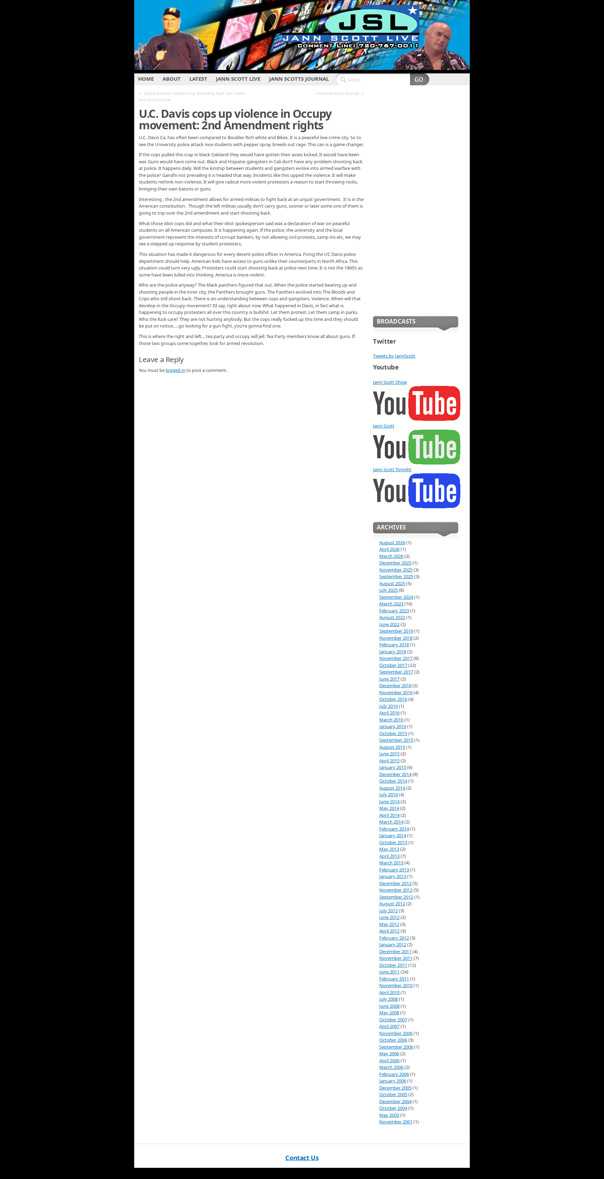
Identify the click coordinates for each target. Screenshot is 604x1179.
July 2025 (388, 590)
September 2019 (396, 631)
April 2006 (389, 1060)
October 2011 (393, 965)
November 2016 (395, 692)
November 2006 (395, 1033)
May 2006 (389, 1053)
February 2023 (394, 611)
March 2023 (391, 604)
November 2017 (395, 658)
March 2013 (391, 863)
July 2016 (388, 706)
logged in (175, 370)
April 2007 (389, 1026)
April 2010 (389, 992)
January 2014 (392, 835)
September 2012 (396, 897)
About (172, 78)
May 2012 (389, 924)
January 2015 (392, 767)
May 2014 (389, 808)
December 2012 (395, 883)
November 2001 (395, 1122)
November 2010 (395, 985)
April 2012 (389, 931)
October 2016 (393, 699)
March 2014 (391, 822)
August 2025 (392, 583)
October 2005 (393, 1094)
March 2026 (391, 556)
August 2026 (392, 542)
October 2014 (393, 781)
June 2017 (389, 679)
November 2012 (395, 890)
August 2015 (392, 747)
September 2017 (396, 672)
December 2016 (395, 685)
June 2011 (389, 972)
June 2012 (389, 917)
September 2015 (396, 740)
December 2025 (395, 563)
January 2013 (392, 876)
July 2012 (388, 910)
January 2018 (392, 651)
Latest (198, 78)
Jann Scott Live (238, 78)
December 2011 (395, 951)
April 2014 (389, 815)
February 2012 (394, 938)
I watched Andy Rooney (337, 93)
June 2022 (389, 624)
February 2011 (394, 979)
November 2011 (395, 958)
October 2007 (393, 1019)
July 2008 (388, 999)
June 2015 (389, 753)
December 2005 (395, 1088)
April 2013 (389, 856)
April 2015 (389, 760)
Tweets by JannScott (394, 356)
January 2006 (392, 1081)
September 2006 (396, 1047)
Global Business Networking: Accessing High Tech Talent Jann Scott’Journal (192, 96)
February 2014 (394, 829)
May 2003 (389, 1115)
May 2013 (389, 849)
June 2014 (389, 801)
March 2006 (391, 1067)
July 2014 (388, 794)
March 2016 (391, 720)
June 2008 (389, 1006)
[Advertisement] (415, 199)
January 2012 (392, 944)
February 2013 (394, 870)
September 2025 (396, 576)
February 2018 (394, 644)
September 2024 (396, 597)
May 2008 (389, 1012)
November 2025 (395, 570)
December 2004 (395, 1101)
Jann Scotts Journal (299, 78)
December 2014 (395, 774)
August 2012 (392, 903)
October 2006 (393, 1040)
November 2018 (395, 638)
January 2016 (392, 726)
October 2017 (393, 665)
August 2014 (392, 788)
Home (146, 78)
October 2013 (393, 842)
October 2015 (393, 733)
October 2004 (393, 1108)
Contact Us (301, 1157)
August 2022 (392, 617)
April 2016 (389, 713)
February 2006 (394, 1074)
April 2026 (389, 549)
